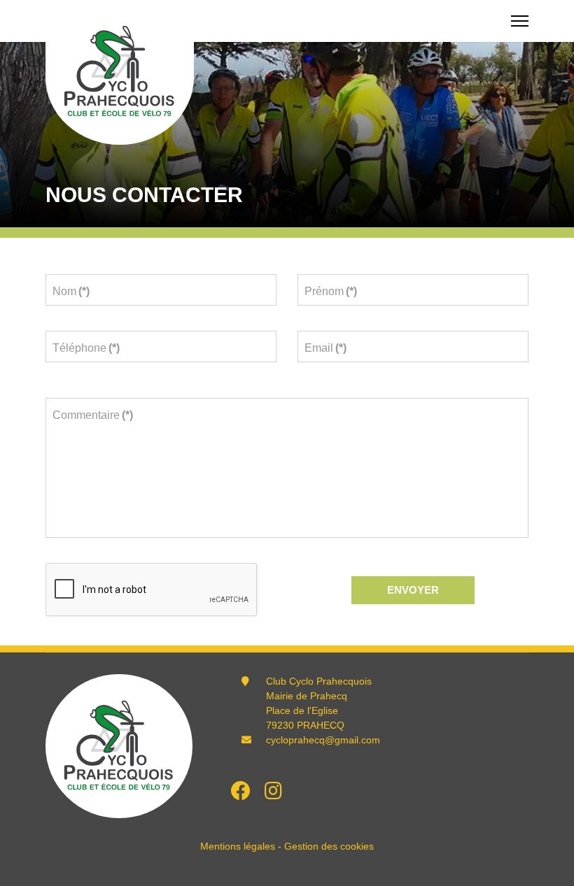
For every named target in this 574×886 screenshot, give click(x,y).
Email (325, 348)
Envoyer (413, 590)
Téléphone (86, 348)
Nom (71, 291)
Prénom (330, 291)
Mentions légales (237, 846)
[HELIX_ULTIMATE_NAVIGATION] (519, 21)
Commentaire (92, 415)
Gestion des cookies (329, 846)
